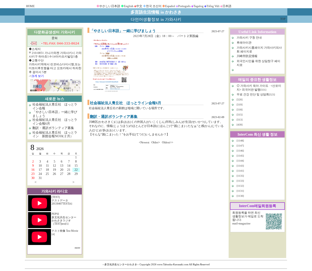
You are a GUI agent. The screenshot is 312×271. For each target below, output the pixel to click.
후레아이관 (244, 42)
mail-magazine (241, 223)
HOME (30, 6)
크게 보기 (37, 76)
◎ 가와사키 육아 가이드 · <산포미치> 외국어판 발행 (259, 87)
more (77, 247)
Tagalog (198, 6)
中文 (139, 6)
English (128, 6)
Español (170, 6)
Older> (155, 142)
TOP (283, 19)
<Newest (144, 142)
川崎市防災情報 (247, 56)
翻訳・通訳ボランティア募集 (53, 128)
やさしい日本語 (109, 6)
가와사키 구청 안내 (249, 37)
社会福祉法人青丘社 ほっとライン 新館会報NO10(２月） (54, 134)
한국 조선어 (153, 6)
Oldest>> (167, 142)
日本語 (226, 6)
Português (184, 6)
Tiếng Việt (212, 6)
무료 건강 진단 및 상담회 (253, 94)
